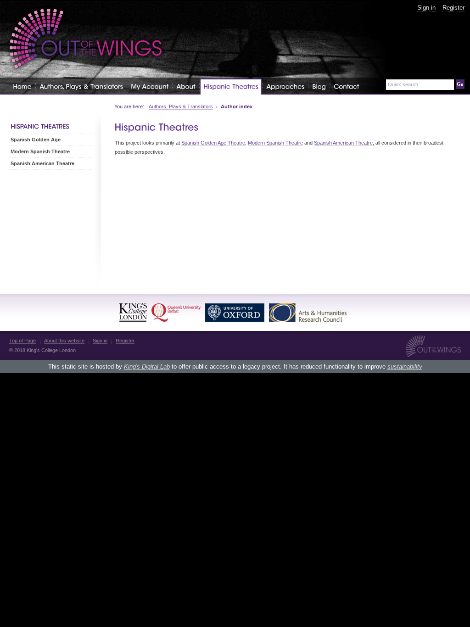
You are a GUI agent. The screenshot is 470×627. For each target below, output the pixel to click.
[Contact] (346, 86)
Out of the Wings (86, 39)
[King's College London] (133, 312)
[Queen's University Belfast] (176, 312)
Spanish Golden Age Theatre (213, 143)
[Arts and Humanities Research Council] (308, 312)
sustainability (404, 366)
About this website (64, 340)
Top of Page (22, 340)
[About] (186, 86)
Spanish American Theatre (343, 143)
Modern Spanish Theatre (275, 143)
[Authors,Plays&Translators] (81, 86)
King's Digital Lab (147, 366)
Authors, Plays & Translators (181, 106)
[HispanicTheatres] (231, 86)
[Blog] (319, 86)
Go (460, 84)
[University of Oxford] (234, 312)
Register (453, 7)
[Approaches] (285, 86)
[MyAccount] (149, 86)
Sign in (426, 7)
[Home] (22, 86)
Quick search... (405, 84)
